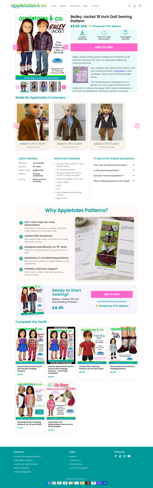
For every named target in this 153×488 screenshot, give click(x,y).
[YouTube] (129, 456)
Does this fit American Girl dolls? (110, 165)
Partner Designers (22, 471)
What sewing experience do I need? (112, 181)
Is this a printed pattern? (107, 170)
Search (73, 456)
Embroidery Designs (23, 460)
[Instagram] (124, 456)
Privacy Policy (76, 464)
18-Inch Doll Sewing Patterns (27, 456)
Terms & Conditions (79, 468)
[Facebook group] (115, 456)
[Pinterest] (120, 456)
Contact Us (75, 460)
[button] (63, 5)
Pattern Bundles (21, 468)
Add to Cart (104, 47)
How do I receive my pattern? (109, 175)
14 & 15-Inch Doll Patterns (26, 464)
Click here (119, 71)
